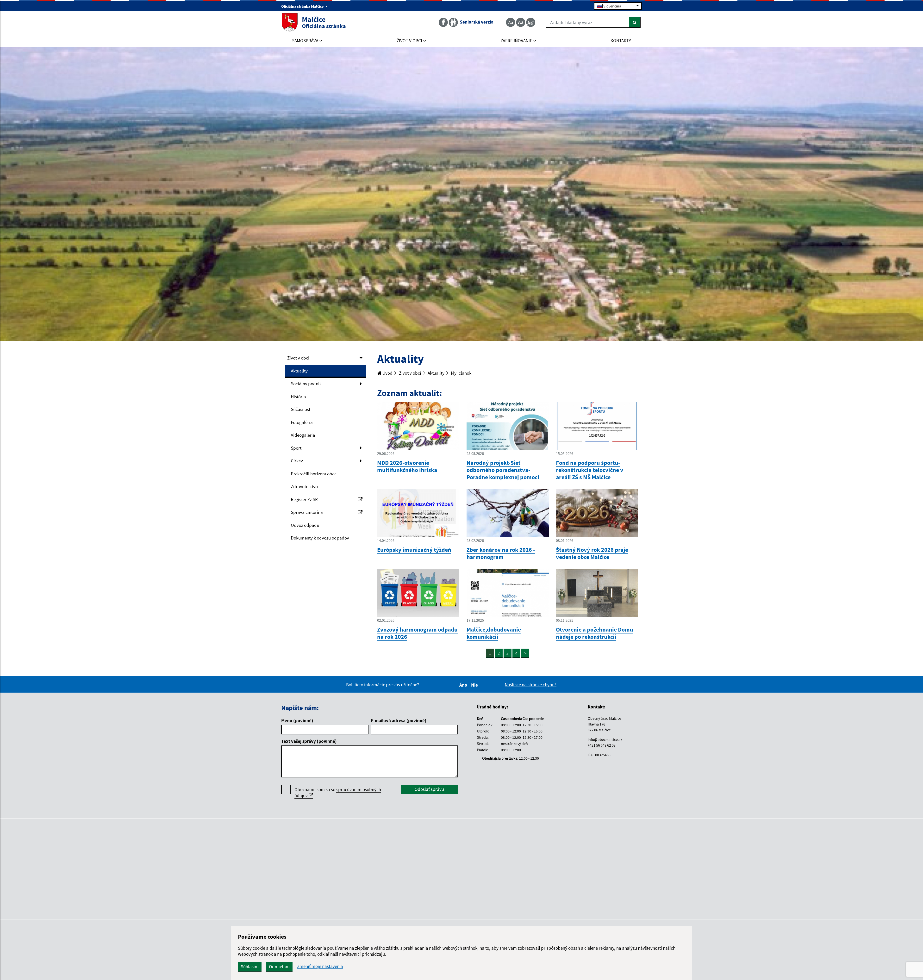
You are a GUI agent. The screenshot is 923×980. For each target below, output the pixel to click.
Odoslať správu (429, 789)
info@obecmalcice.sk (605, 739)
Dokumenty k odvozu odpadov (320, 538)
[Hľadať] (635, 22)
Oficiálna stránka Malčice (302, 6)
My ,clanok (461, 373)
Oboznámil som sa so (337, 792)
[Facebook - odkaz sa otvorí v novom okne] (444, 22)
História (298, 396)
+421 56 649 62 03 (602, 745)
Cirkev (297, 461)
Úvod (387, 373)
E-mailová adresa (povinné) (398, 720)
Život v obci (298, 358)
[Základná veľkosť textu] (520, 22)
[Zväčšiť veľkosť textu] (530, 22)
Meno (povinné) (297, 720)
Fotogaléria (302, 422)
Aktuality (299, 371)
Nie (475, 685)
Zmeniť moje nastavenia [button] (320, 966)
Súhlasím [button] (250, 966)
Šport (296, 448)
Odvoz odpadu (305, 525)
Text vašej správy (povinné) (309, 741)
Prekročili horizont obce (314, 474)
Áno (464, 685)
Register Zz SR (304, 499)
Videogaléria (303, 435)
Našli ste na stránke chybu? (530, 685)
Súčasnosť (300, 409)
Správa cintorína (307, 512)
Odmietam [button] (279, 966)
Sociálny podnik (306, 383)
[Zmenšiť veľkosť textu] (510, 22)
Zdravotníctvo (304, 486)
